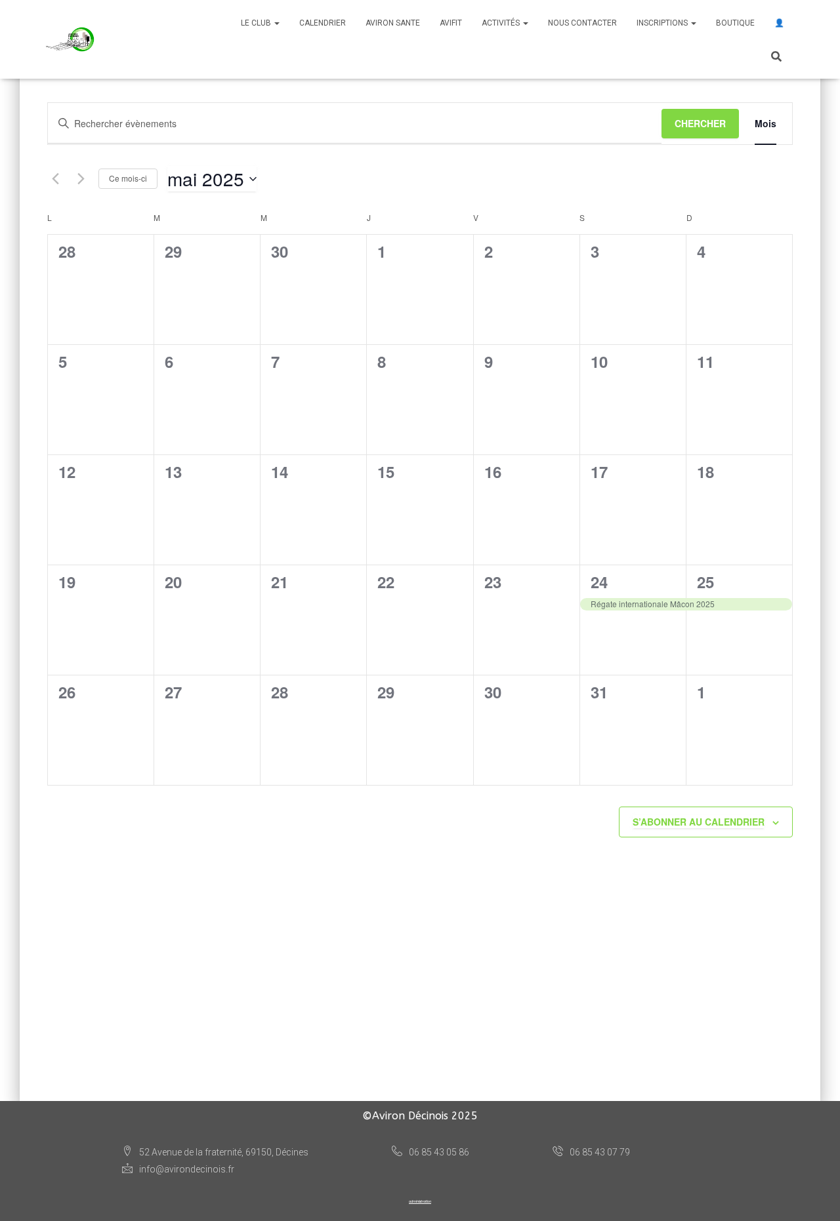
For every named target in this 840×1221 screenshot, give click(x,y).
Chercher (700, 123)
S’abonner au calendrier (699, 821)
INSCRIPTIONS (663, 23)
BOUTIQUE (735, 23)
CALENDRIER (322, 23)
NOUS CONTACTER (582, 23)
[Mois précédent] (55, 179)
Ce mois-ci (128, 178)
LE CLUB (257, 23)
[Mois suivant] (81, 179)
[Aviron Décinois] (70, 39)
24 (599, 581)
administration (420, 1201)
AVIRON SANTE (393, 23)
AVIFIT (451, 23)
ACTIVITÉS (502, 23)
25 (705, 581)
